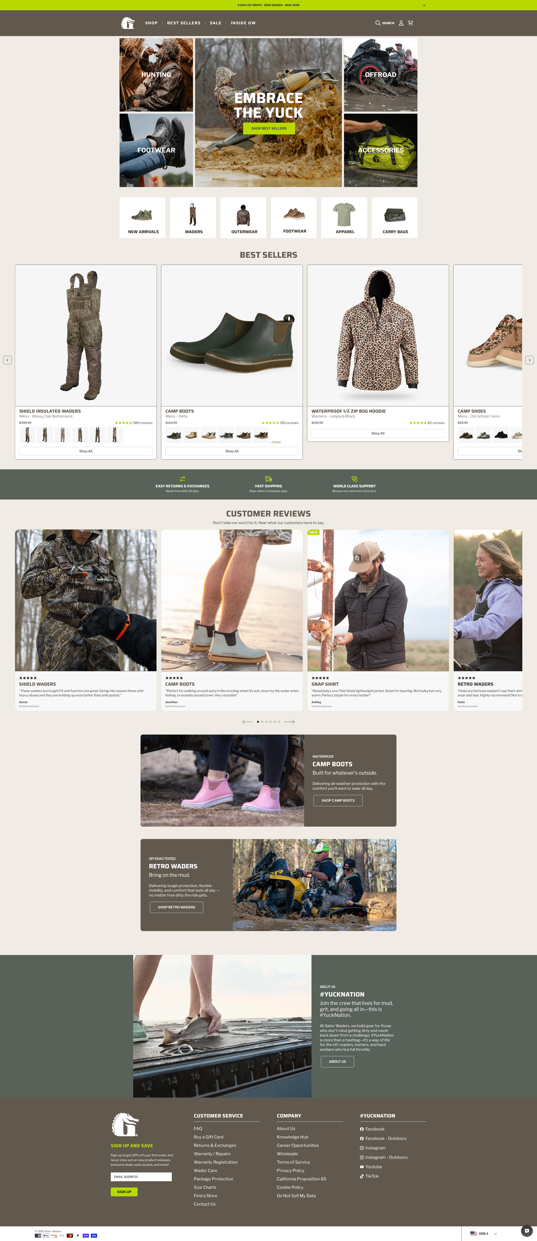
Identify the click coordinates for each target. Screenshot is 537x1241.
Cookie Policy (290, 1187)
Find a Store (205, 1196)
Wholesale (287, 1154)
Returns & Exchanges (215, 1145)
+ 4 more (275, 442)
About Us (286, 1129)
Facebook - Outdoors (386, 1138)
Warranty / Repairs (212, 1154)
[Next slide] (529, 360)
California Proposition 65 (301, 1179)
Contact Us (205, 1204)
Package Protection (213, 1179)
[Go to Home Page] (128, 23)
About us (337, 1062)
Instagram (375, 1147)
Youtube (373, 1166)
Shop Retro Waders (176, 907)
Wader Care (205, 1170)
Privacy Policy (291, 1170)
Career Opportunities (298, 1145)
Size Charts (205, 1187)
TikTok (372, 1176)
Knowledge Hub (292, 1137)
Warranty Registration (216, 1162)
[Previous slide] (7, 360)
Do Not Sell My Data (296, 1196)
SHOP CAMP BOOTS (338, 801)
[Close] (424, 5)
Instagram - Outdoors (386, 1157)
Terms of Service (293, 1162)
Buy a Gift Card (208, 1137)
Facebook (375, 1129)
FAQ (198, 1129)
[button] (385, 23)
